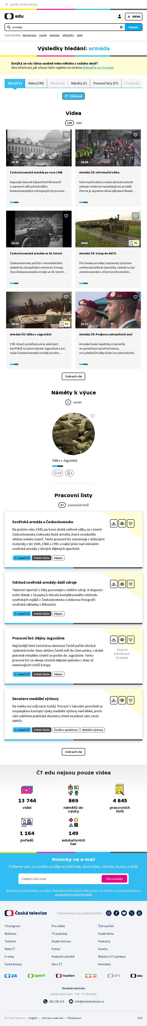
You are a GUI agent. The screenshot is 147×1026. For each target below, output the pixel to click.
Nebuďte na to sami (98, 67)
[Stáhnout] (114, 523)
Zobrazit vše (73, 376)
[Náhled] (122, 523)
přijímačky (68, 35)
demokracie (29, 35)
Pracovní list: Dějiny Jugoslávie (38, 638)
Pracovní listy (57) (105, 83)
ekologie (55, 35)
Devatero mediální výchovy (35, 698)
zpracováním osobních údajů (73, 894)
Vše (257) (15, 83)
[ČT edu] (14, 17)
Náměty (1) (79, 83)
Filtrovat (76, 96)
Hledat (133, 27)
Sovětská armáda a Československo (42, 521)
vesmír (43, 35)
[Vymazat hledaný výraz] (121, 27)
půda (79, 35)
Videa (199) (36, 83)
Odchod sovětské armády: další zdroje (44, 582)
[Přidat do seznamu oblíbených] (66, 135)
